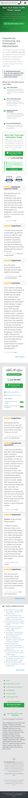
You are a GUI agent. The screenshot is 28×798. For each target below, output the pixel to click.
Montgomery (6, 736)
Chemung (18, 724)
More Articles (20, 670)
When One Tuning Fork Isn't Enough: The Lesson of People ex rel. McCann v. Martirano (15, 639)
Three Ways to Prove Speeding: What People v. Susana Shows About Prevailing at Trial (14, 634)
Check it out (14, 169)
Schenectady (6, 741)
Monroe (17, 734)
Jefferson (17, 732)
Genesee (14, 730)
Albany (4, 723)
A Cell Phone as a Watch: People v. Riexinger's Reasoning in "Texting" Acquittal (15, 623)
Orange (16, 738)
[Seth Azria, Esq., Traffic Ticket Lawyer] (10, 3)
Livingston (5, 734)
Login (13, 796)
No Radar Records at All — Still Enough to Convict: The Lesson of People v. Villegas (15, 652)
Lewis (22, 732)
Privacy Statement (18, 794)
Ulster (14, 745)
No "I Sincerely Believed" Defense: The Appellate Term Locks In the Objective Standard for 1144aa (15, 658)
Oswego (4, 739)
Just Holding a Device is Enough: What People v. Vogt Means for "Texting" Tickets (14, 611)
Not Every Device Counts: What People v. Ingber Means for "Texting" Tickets (14, 628)
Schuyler (19, 741)
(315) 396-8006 (17, 158)
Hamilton (5, 732)
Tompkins (9, 745)
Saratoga (22, 739)
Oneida (18, 736)
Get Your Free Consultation (14, 23)
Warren (19, 745)
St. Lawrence (10, 743)
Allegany (9, 723)
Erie (16, 728)
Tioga (4, 745)
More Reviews (20, 357)
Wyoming (17, 747)
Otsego (10, 739)
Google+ (6, 564)
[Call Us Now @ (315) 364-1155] (19, 3)
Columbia (16, 726)
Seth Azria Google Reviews (12, 438)
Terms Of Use (10, 794)
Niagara (13, 736)
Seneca (4, 743)
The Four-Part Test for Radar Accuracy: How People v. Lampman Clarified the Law (15, 664)
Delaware (5, 728)
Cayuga (4, 724)
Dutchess (11, 728)
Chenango (5, 726)
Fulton (10, 730)
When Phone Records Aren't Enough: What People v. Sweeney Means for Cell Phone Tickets (15, 617)
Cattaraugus (21, 723)
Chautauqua (11, 724)
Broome (15, 723)
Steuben (17, 743)
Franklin (4, 730)
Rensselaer (16, 739)
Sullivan (22, 743)
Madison (11, 734)
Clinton (11, 726)
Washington (6, 747)
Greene (20, 730)
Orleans (21, 738)
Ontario (11, 738)
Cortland (22, 726)
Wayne (12, 747)
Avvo (15, 221)
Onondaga (5, 738)
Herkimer (11, 732)
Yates (4, 749)
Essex (19, 728)
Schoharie (13, 741)
